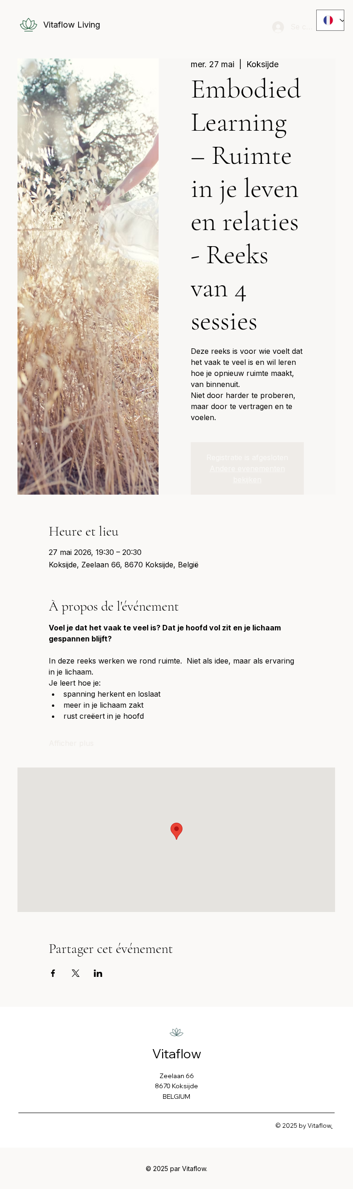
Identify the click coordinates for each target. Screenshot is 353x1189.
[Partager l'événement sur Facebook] (53, 973)
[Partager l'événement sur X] (75, 973)
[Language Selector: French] (330, 20)
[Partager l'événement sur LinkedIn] (98, 973)
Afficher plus (71, 743)
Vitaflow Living (71, 24)
